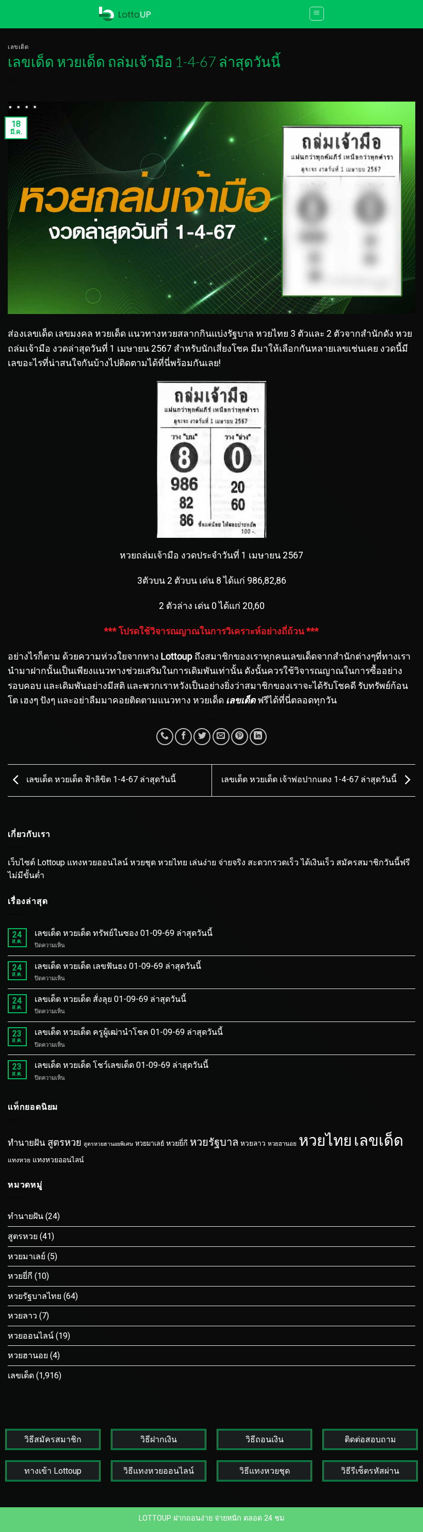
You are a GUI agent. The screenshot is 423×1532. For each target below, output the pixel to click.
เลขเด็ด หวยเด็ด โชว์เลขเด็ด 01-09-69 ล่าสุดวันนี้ (121, 1065)
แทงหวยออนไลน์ (58, 1160)
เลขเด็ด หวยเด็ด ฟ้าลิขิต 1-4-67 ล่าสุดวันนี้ (100, 779)
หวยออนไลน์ (31, 1336)
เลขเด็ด (18, 46)
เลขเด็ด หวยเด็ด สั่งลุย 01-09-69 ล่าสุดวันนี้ (110, 999)
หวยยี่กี (177, 1143)
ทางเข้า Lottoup (53, 1471)
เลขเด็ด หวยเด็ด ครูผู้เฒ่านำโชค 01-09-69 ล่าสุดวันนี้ (129, 1032)
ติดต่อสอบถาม (370, 1439)
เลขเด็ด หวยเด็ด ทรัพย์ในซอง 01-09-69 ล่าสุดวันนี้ (124, 933)
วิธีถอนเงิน (265, 1439)
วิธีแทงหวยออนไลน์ (158, 1471)
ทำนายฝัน (26, 1143)
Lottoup (176, 656)
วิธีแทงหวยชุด (264, 1471)
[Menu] (317, 14)
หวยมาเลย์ (149, 1143)
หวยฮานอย (282, 1143)
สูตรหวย (64, 1142)
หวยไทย (325, 1140)
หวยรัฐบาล (214, 1142)
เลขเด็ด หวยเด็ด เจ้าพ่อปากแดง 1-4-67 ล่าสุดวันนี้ (310, 779)
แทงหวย (19, 1160)
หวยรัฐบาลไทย (34, 1296)
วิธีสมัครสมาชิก (53, 1439)
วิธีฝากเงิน (158, 1439)
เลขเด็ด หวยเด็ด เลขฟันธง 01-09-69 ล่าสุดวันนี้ (118, 966)
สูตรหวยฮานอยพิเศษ (108, 1144)
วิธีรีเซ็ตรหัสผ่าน (370, 1471)
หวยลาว (253, 1143)
